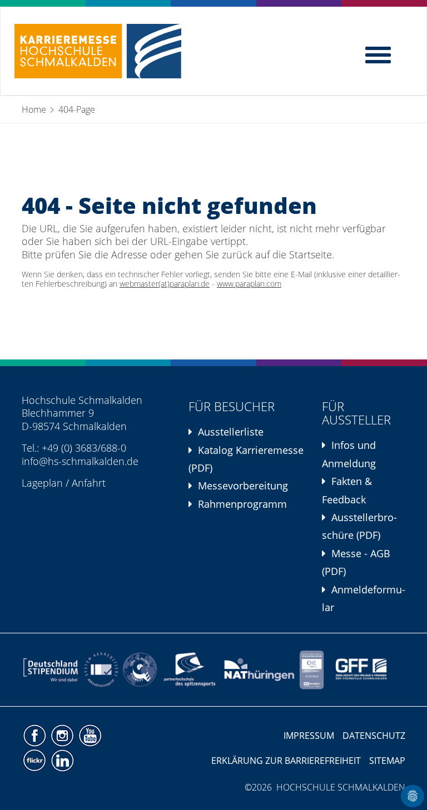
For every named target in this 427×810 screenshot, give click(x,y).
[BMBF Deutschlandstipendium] (51, 669)
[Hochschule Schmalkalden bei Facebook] (35, 735)
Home (34, 109)
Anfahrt (89, 482)
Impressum (309, 735)
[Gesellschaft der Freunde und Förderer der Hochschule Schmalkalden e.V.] (365, 669)
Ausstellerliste (231, 431)
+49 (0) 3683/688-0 (84, 447)
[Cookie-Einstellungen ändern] (412, 796)
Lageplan (42, 482)
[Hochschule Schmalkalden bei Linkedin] (62, 760)
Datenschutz (373, 735)
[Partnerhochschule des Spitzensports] (190, 669)
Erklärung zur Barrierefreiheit (286, 760)
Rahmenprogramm (242, 504)
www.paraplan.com (249, 284)
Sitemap (387, 760)
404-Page (76, 109)
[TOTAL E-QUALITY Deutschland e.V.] (140, 669)
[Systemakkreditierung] (100, 669)
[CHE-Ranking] (311, 669)
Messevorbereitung (243, 485)
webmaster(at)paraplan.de (165, 284)
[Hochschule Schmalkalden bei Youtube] (89, 735)
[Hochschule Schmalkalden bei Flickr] (35, 760)
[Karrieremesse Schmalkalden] (97, 51)
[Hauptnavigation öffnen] (379, 54)
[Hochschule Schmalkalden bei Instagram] (63, 735)
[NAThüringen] (260, 669)
